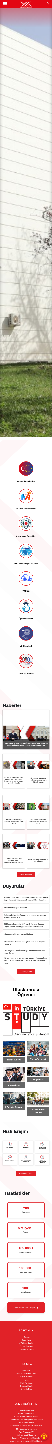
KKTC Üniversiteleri (26, 1423)
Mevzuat (26, 1371)
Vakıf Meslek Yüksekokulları (26, 1417)
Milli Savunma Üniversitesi (26, 1429)
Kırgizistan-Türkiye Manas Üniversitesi (26, 1438)
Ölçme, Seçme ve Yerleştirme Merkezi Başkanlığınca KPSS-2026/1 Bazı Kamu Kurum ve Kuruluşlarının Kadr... (25, 960)
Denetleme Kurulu (26, 1349)
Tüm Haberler (26, 875)
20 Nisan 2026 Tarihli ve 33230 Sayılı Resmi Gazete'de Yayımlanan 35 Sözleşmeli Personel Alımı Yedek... (26, 899)
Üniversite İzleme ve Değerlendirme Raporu (26, 1420)
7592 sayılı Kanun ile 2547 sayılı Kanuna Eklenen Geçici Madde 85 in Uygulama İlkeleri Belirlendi (24, 925)
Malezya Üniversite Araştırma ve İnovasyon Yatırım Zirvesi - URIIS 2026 (25, 916)
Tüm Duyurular (26, 971)
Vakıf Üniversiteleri (26, 1414)
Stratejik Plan (26, 1389)
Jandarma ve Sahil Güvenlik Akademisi (26, 1426)
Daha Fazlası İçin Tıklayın (24, 1308)
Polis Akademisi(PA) (26, 1432)
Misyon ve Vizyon (26, 1377)
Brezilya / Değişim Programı (15, 908)
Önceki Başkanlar (26, 1346)
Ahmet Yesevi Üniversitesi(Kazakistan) (26, 1441)
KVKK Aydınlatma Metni (26, 1374)
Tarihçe (26, 1380)
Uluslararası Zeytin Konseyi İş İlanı (18, 934)
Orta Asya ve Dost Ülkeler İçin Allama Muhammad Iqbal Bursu (24, 952)
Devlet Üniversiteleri (26, 1410)
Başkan (26, 1337)
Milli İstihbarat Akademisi (26, 1435)
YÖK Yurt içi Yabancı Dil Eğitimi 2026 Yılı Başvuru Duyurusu (24, 943)
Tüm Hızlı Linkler (26, 1174)
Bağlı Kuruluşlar (26, 1383)
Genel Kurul (26, 1340)
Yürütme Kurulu (27, 1343)
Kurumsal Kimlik (26, 1386)
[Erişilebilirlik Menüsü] (44, 1436)
